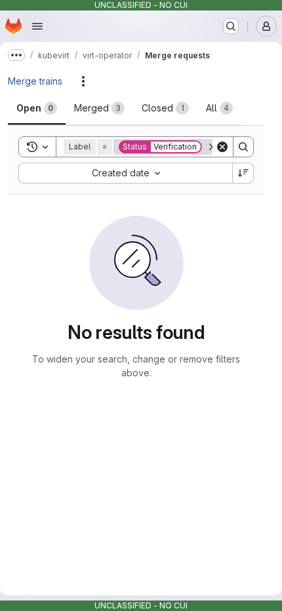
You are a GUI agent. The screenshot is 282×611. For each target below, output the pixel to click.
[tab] (37, 108)
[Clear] (222, 147)
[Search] (243, 146)
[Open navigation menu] (37, 26)
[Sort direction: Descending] (243, 173)
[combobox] (125, 173)
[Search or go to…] (231, 26)
